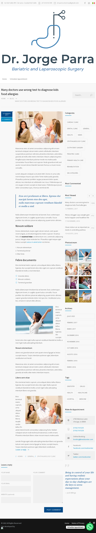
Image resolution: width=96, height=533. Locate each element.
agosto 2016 (72, 354)
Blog (12, 99)
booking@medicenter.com (83, 439)
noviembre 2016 (73, 342)
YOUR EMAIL (5, 483)
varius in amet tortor (34, 242)
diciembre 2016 (72, 335)
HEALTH (70, 393)
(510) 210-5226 (78, 430)
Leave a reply (21, 449)
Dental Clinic (72, 129)
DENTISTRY (71, 386)
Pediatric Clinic (73, 154)
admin (20, 456)
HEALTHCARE (82, 393)
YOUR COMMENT (39, 472)
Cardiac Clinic (72, 122)
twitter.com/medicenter (82, 457)
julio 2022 (71, 316)
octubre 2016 (72, 348)
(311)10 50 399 (47, 3)
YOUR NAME (5, 472)
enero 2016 (71, 367)
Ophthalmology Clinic (46, 456)
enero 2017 (71, 329)
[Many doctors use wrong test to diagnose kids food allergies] (39, 127)
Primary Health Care (75, 160)
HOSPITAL (70, 399)
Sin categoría (72, 173)
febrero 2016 (72, 361)
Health (70, 135)
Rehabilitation (73, 167)
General (31, 456)
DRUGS (82, 386)
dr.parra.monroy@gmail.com (68, 3)
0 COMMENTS (6, 119)
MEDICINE (82, 399)
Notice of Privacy (78, 523)
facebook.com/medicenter (83, 448)
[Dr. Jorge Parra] (48, 41)
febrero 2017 (72, 323)
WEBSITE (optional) (7, 494)
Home (4, 79)
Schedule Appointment (18, 79)
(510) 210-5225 (78, 428)
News (80, 135)
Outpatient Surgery (75, 148)
